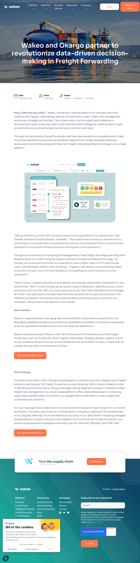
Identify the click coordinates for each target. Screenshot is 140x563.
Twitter (67, 98)
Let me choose (31, 549)
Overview (19, 502)
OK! (50, 549)
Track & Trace (21, 505)
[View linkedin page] (60, 513)
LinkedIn (90, 98)
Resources (72, 5)
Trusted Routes (22, 516)
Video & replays (44, 505)
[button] (5, 558)
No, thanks (12, 549)
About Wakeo (65, 502)
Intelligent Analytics (25, 509)
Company (86, 5)
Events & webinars (46, 509)
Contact (63, 509)
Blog (39, 512)
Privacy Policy (119, 489)
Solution (45, 5)
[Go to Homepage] (12, 7)
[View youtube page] (68, 513)
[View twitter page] (64, 513)
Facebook (78, 98)
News (40, 516)
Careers (63, 505)
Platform (33, 5)
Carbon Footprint (23, 512)
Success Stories (58, 7)
